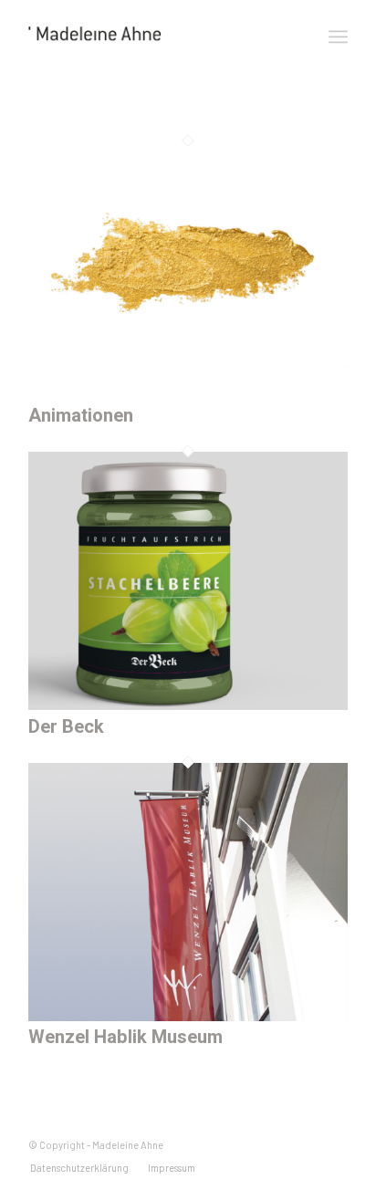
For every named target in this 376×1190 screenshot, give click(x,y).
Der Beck (66, 727)
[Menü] (338, 36)
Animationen (80, 415)
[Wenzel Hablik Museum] (188, 1015)
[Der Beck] (188, 704)
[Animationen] (188, 393)
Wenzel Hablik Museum (125, 1037)
